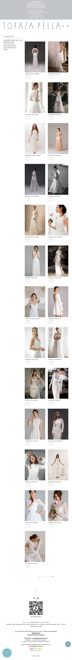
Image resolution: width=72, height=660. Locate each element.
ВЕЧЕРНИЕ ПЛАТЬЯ (9, 42)
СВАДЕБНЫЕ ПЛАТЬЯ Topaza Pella (13, 38)
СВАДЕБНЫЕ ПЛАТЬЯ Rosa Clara (13, 40)
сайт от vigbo (36, 655)
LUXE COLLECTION (9, 44)
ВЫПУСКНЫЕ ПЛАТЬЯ (10, 46)
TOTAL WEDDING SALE (10, 47)
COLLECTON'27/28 (9, 36)
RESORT (6, 49)
